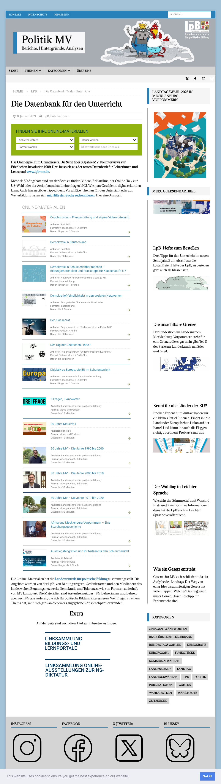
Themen (31, 70)
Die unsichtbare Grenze (174, 324)
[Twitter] (187, 78)
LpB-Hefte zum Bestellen (176, 247)
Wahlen (184, 684)
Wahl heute (187, 692)
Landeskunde (160, 668)
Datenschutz (37, 14)
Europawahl (159, 652)
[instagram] (203, 78)
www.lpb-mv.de (38, 172)
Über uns (84, 70)
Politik (200, 676)
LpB (46, 116)
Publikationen (59, 116)
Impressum (61, 14)
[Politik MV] (111, 64)
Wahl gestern (160, 692)
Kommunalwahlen (164, 661)
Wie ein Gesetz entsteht (174, 569)
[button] (130, 776)
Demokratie (196, 644)
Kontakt (15, 14)
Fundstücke (185, 652)
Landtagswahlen (163, 676)
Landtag (184, 668)
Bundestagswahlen (165, 644)
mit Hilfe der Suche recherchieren (71, 195)
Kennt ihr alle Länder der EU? (180, 405)
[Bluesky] (211, 78)
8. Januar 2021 (26, 116)
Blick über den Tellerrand (170, 636)
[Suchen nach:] (189, 14)
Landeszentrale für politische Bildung (81, 579)
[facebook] (195, 78)
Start (13, 70)
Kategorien (57, 70)
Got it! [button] (207, 776)
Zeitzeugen (158, 700)
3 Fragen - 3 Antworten (168, 628)
